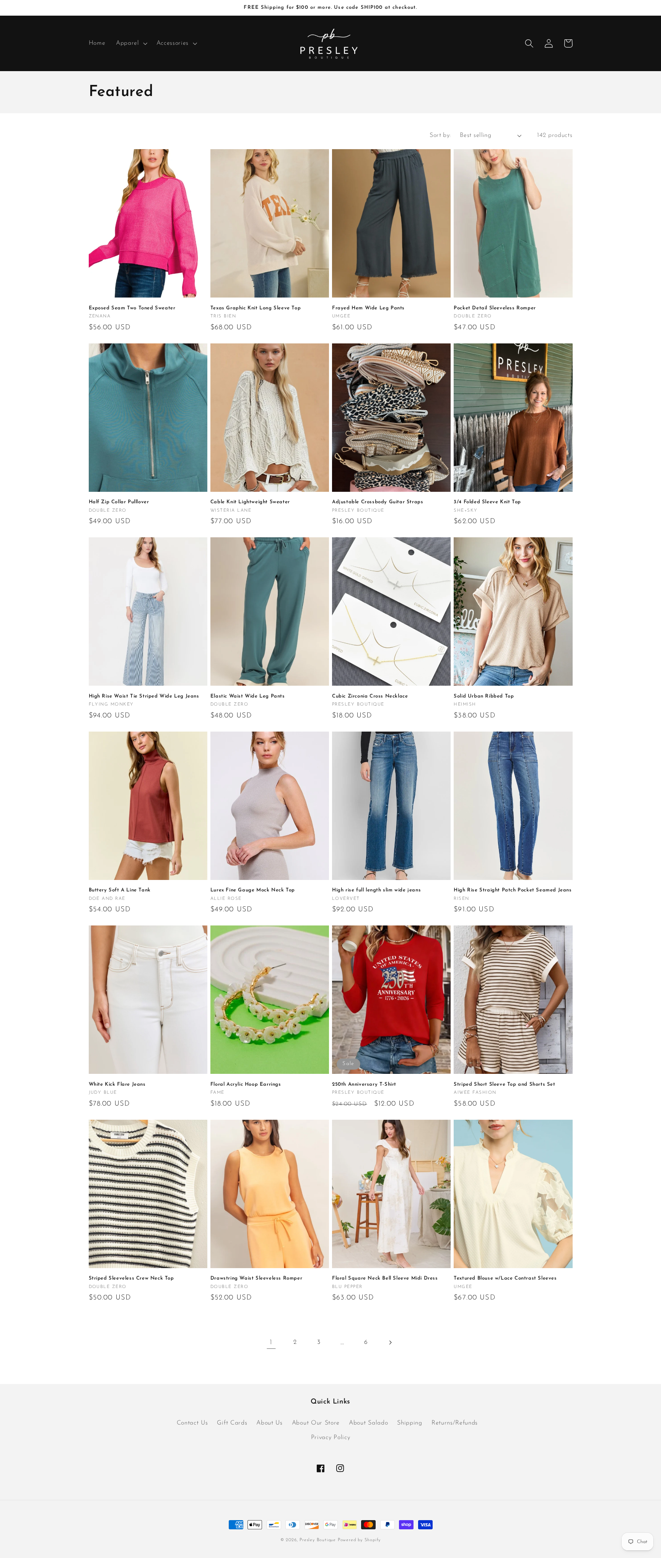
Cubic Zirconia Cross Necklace (370, 696)
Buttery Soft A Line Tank (120, 890)
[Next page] (390, 1342)
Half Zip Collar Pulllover (119, 501)
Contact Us (192, 1423)
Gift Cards (232, 1423)
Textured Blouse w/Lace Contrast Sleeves (505, 1278)
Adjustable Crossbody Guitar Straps (377, 501)
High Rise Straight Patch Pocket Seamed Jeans (512, 890)
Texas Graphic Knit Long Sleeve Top (255, 308)
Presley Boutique (319, 1540)
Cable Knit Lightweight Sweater (250, 501)
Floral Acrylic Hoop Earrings (245, 1084)
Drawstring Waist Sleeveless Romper (256, 1278)
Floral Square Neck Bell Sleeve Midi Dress (385, 1278)
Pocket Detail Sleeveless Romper (495, 308)
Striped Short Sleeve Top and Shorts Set (504, 1084)
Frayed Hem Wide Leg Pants (368, 308)
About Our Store (316, 1423)
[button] (131, 43)
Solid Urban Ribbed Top (484, 696)
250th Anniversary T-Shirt (364, 1084)
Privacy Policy (330, 1437)
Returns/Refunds (454, 1423)
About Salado (368, 1423)
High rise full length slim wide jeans (376, 890)
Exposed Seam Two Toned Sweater (132, 308)
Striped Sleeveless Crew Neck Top (131, 1278)
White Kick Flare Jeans (117, 1084)
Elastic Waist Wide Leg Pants (247, 696)
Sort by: (440, 135)
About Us (269, 1423)
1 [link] (271, 1342)
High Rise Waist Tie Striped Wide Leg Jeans (144, 696)
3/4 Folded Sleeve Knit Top (487, 501)
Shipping (409, 1423)
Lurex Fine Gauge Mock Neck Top (252, 890)
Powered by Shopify (359, 1540)
